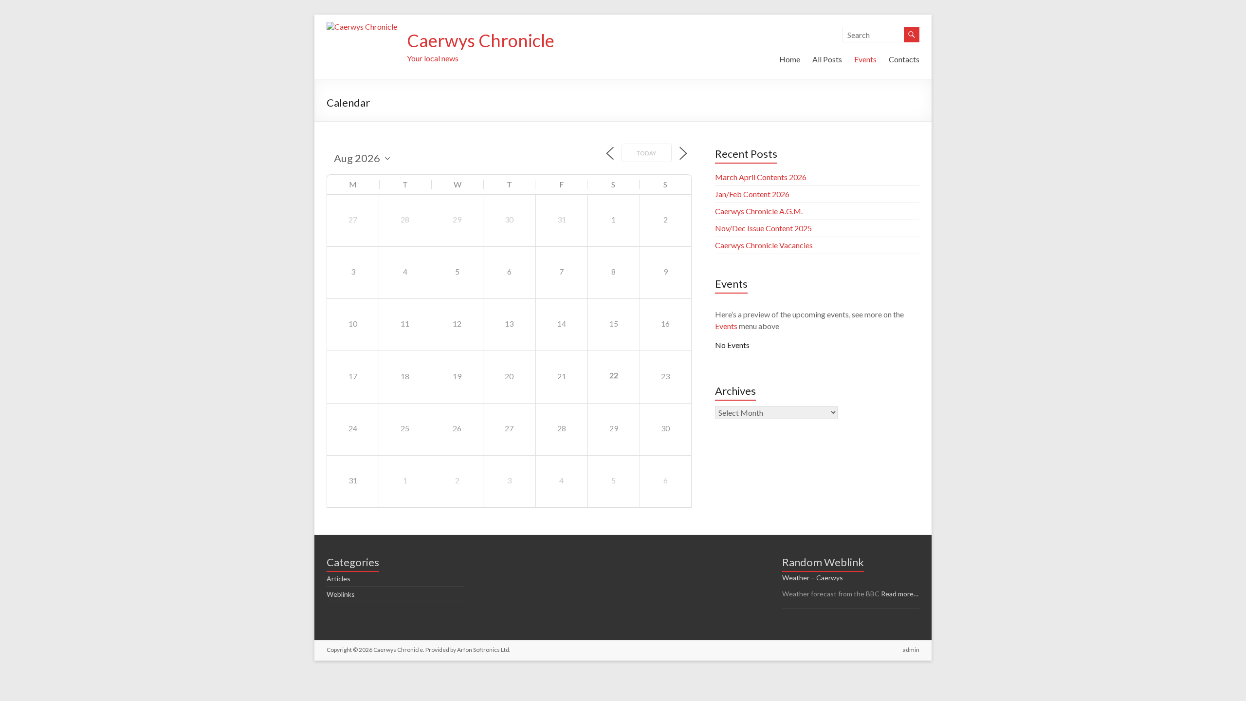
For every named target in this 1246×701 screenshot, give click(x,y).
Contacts (904, 59)
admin (911, 649)
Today (647, 153)
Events (865, 59)
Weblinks (341, 594)
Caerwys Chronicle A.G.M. (759, 211)
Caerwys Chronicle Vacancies (764, 245)
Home (789, 59)
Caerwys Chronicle (480, 40)
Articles (338, 578)
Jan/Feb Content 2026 (752, 194)
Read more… (899, 594)
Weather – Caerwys (812, 577)
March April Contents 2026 (760, 177)
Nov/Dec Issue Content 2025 (763, 228)
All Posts (827, 59)
